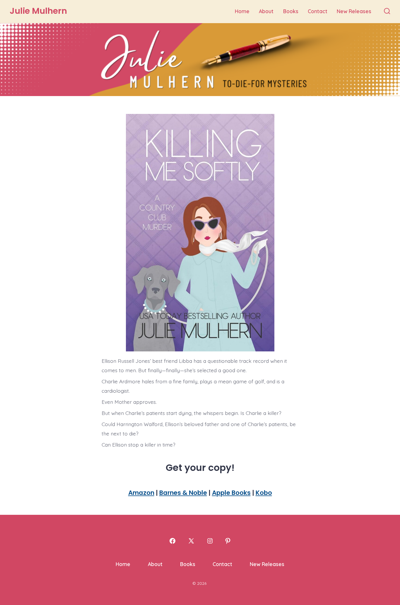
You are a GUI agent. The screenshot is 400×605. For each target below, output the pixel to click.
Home (242, 11)
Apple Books (231, 492)
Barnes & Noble (183, 492)
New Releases (354, 11)
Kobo (264, 492)
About (266, 11)
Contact (317, 11)
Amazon (141, 492)
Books (290, 11)
